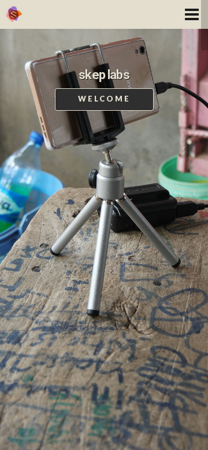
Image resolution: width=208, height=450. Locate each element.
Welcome (104, 98)
